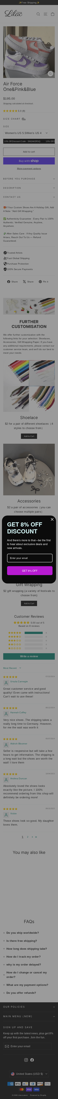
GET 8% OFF (30, 570)
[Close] (52, 519)
